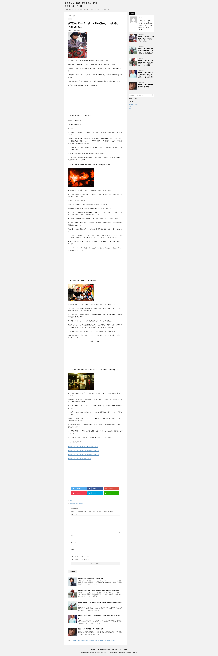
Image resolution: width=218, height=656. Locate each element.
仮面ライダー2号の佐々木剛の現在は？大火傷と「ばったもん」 (146, 39)
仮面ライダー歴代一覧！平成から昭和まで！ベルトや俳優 (109, 649)
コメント (74, 514)
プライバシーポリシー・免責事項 (100, 9)
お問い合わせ (69, 9)
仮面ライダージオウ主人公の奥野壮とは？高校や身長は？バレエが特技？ (145, 75)
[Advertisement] (95, 100)
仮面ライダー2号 (74, 503)
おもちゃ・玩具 (133, 104)
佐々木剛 (81, 503)
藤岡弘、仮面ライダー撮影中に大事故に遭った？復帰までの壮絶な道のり (94, 640)
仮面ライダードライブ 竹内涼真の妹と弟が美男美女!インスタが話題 (99, 590)
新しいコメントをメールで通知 (80, 556)
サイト (72, 549)
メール (73, 542)
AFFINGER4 (134, 652)
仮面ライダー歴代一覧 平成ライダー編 (79, 459)
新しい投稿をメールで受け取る (80, 559)
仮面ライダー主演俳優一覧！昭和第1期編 (90, 578)
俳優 (71, 500)
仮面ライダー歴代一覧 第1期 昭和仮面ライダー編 (83, 447)
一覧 (130, 106)
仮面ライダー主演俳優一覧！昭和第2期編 (90, 629)
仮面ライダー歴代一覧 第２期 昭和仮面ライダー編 (83, 451)
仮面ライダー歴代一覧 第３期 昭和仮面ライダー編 (83, 455)
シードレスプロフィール (81, 9)
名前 (73, 535)
